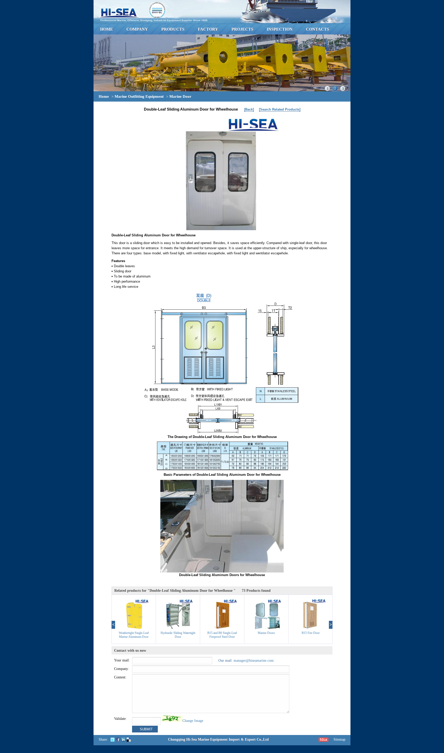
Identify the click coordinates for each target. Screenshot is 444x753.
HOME (106, 29)
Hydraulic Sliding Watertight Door (178, 635)
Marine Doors (266, 633)
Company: (121, 669)
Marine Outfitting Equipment (139, 96)
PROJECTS (242, 29)
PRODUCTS (172, 29)
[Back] (249, 109)
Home (104, 96)
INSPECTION (280, 29)
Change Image (192, 721)
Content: (120, 677)
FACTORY (208, 29)
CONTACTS (317, 29)
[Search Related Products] (279, 109)
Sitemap (339, 739)
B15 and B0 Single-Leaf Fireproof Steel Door (222, 635)
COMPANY (137, 29)
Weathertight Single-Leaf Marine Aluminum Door (134, 635)
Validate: (120, 719)
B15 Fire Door (311, 633)
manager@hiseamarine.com (254, 660)
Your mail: (122, 660)
